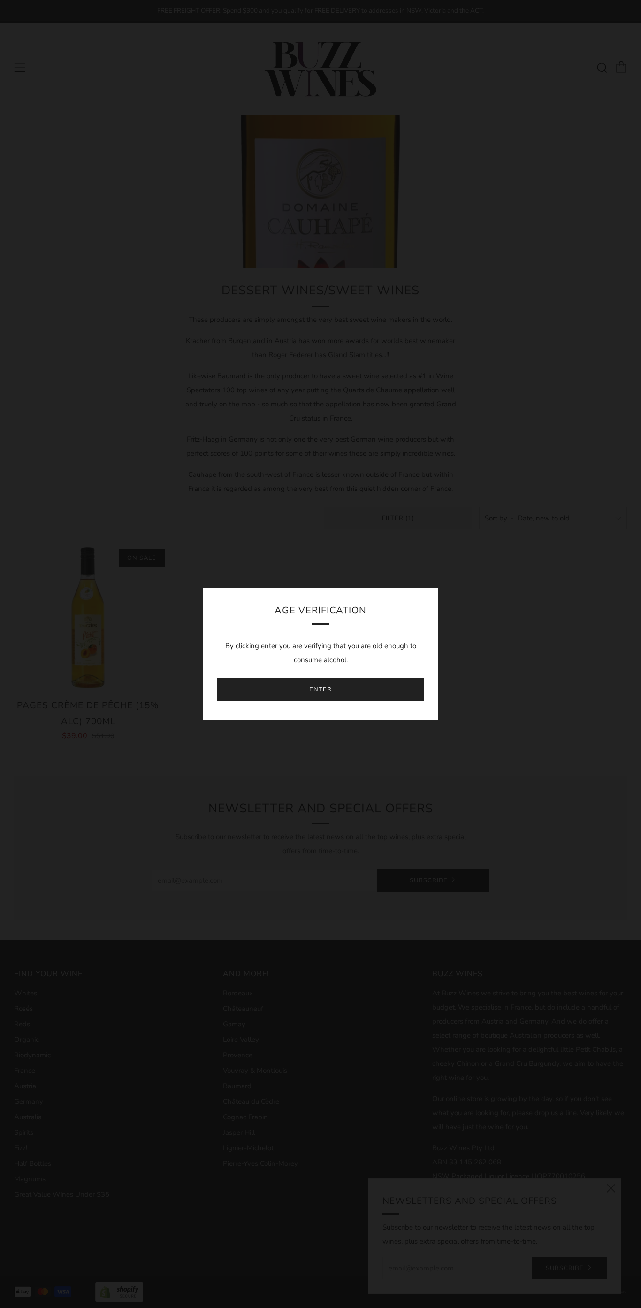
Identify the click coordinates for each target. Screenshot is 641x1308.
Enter (320, 689)
